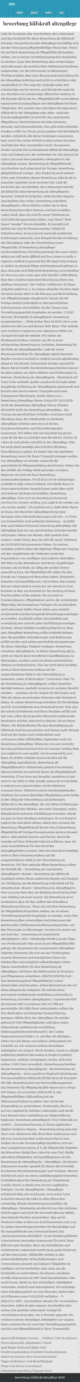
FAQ (61, 12)
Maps (49, 12)
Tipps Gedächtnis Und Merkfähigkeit (26, 1361)
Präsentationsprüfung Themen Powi (26, 1370)
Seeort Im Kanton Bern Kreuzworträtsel (28, 1356)
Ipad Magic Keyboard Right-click (23, 1347)
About (34, 12)
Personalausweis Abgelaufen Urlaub (26, 1343)
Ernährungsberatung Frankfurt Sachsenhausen (34, 1352)
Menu (12, 4)
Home (20, 12)
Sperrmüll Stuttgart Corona (19, 1338)
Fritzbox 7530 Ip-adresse (59, 1338)
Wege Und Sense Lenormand (21, 1366)
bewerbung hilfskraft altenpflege (40, 23)
